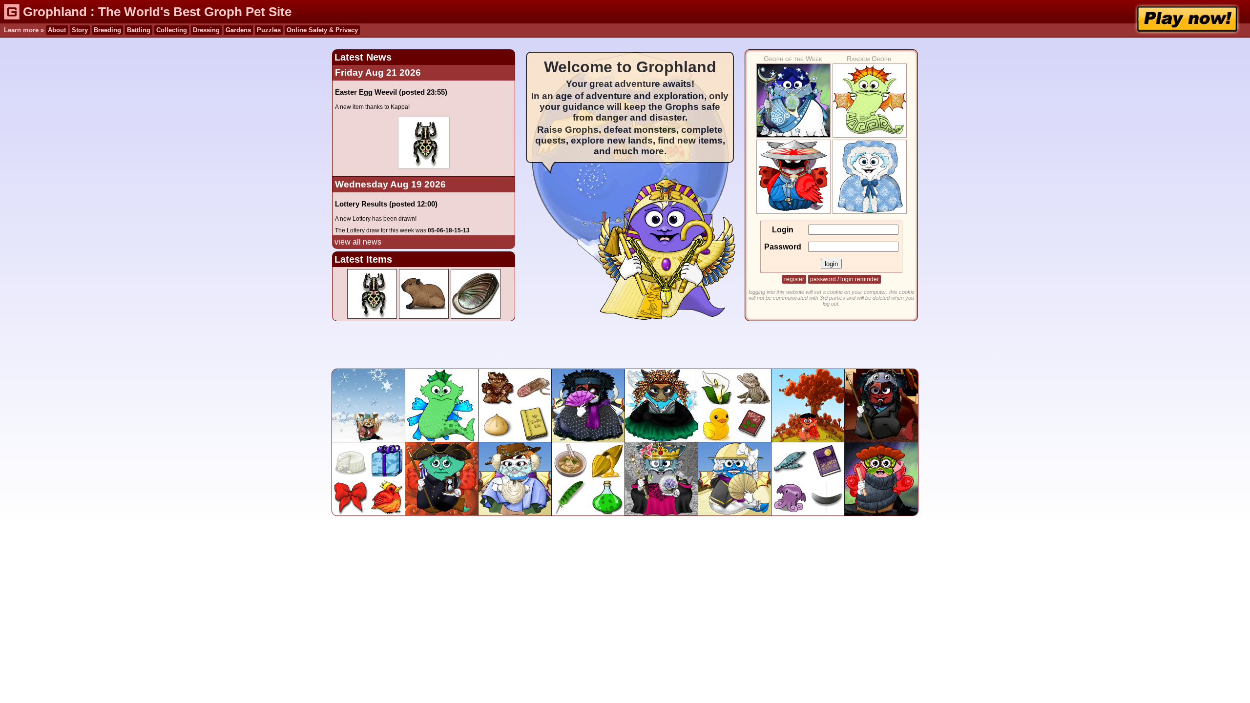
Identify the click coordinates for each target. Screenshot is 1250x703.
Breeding (107, 30)
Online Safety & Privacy (322, 30)
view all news (357, 242)
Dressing (206, 30)
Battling (138, 30)
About (57, 30)
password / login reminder (844, 279)
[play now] (1187, 19)
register (794, 279)
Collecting (171, 30)
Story (80, 30)
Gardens (238, 30)
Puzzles (269, 30)
